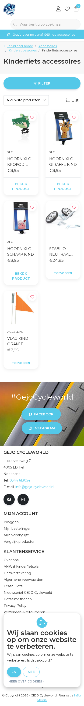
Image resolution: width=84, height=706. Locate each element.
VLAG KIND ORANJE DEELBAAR (17, 341)
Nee (31, 672)
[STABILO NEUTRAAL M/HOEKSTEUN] (63, 218)
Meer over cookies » (26, 681)
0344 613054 (20, 480)
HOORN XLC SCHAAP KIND (20, 252)
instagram (44, 428)
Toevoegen (63, 273)
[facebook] (9, 499)
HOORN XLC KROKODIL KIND (19, 162)
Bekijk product (21, 186)
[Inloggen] (58, 9)
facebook (44, 414)
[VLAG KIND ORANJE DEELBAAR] (21, 308)
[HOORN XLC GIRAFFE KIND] (63, 128)
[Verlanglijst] (67, 9)
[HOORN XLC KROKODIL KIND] (21, 128)
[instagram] (23, 499)
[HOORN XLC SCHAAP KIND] (21, 218)
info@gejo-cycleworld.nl (34, 487)
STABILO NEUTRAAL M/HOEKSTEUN (62, 252)
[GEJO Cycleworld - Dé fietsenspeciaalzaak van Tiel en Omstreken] (9, 9)
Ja (14, 672)
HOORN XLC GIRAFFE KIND (63, 162)
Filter (44, 83)
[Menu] (5, 24)
